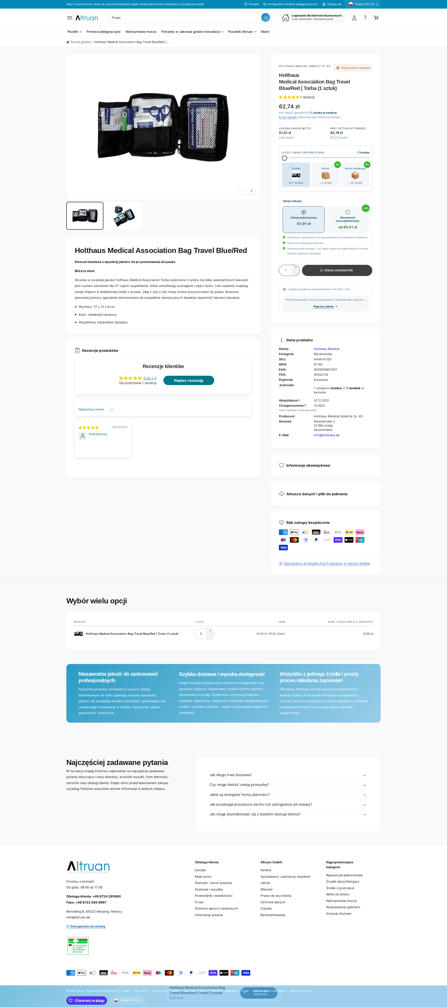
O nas (199, 902)
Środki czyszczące (340, 888)
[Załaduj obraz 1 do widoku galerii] (84, 216)
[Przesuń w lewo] (242, 191)
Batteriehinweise (273, 915)
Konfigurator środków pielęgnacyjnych (293, 4)
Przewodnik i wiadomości (213, 895)
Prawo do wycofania (276, 895)
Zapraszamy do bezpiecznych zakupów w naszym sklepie (327, 563)
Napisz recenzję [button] (188, 380)
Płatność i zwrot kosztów (213, 883)
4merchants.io (108, 990)
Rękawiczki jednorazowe (344, 875)
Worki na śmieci (337, 894)
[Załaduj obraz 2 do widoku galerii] (123, 216)
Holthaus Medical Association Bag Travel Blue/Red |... (131, 42)
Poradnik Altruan (240, 32)
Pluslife (73, 32)
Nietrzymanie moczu (341, 901)
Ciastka (266, 908)
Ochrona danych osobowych (216, 908)
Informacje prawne (209, 915)
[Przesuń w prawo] (251, 191)
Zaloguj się (334, 4)
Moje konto (203, 876)
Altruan (80, 990)
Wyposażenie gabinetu (343, 907)
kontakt (200, 870)
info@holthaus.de (326, 435)
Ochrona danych (273, 902)
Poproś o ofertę (324, 306)
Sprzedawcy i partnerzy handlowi (285, 876)
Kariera (266, 870)
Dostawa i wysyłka (209, 889)
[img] (88, 427)
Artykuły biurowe (338, 913)
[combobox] (189, 17)
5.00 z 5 (149, 378)
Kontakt (254, 4)
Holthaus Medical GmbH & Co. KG (305, 66)
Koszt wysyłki (288, 117)
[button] (69, 17)
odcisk (265, 883)
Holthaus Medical (326, 349)
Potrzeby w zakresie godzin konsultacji (190, 32)
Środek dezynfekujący (342, 881)
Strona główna (81, 42)
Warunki (266, 889)
